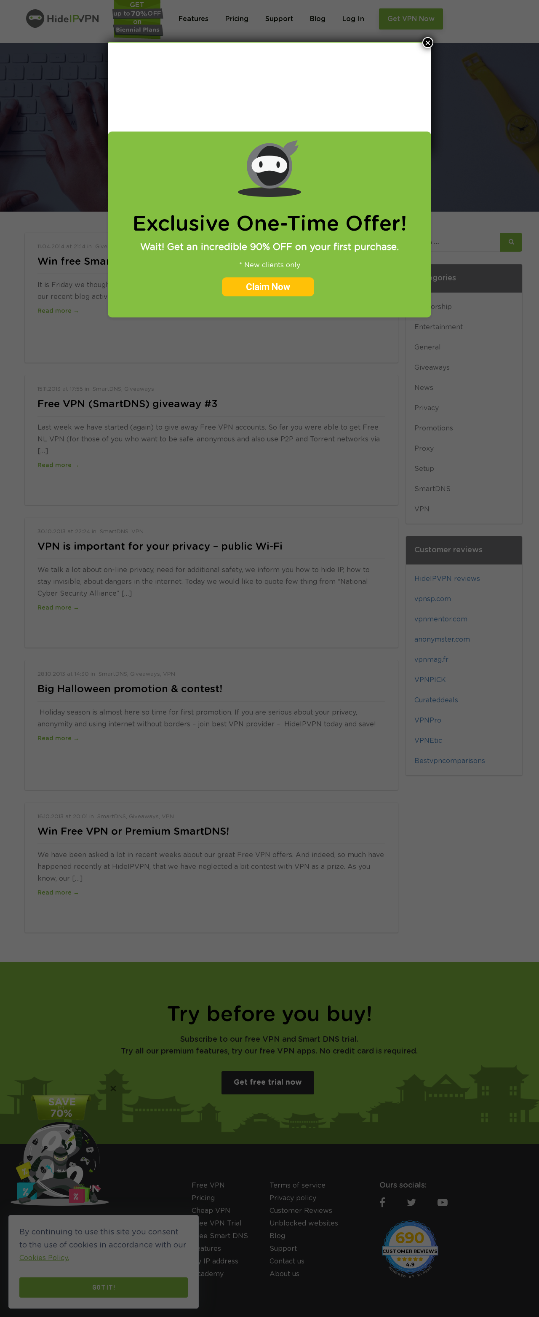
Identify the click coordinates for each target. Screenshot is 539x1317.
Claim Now (268, 287)
